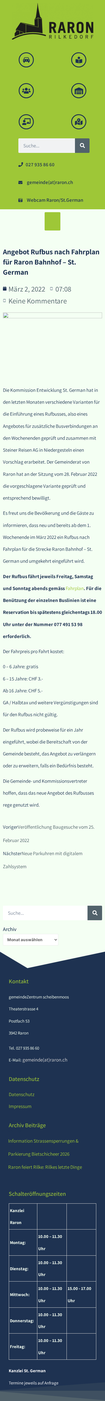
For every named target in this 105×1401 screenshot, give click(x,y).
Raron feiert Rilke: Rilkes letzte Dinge (45, 1167)
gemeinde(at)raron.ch (44, 1060)
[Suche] (82, 145)
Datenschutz (21, 1094)
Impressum (20, 1106)
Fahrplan (75, 588)
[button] (52, 221)
